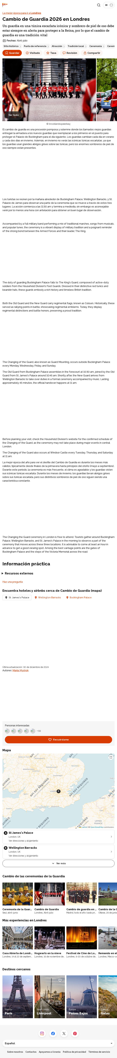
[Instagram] (42, 1033)
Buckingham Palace (81, 597)
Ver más (61, 863)
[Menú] (109, 5)
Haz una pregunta (12, 581)
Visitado (35, 53)
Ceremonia (95, 46)
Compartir (93, 53)
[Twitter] (64, 1033)
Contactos (30, 1052)
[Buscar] (99, 5)
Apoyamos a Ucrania (49, 1052)
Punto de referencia (35, 46)
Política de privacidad (74, 1052)
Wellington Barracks (49, 597)
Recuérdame (61, 739)
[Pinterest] (75, 1033)
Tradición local (76, 46)
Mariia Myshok (20, 670)
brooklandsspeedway (60, 124)
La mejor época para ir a (21, 13)
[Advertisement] (58, 173)
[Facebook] (53, 1033)
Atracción (57, 46)
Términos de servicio (99, 1052)
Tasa (53, 53)
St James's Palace (19, 597)
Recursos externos (19, 573)
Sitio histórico (11, 46)
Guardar (14, 53)
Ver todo (14, 115)
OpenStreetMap (96, 827)
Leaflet (84, 827)
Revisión (72, 53)
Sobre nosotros (15, 1052)
